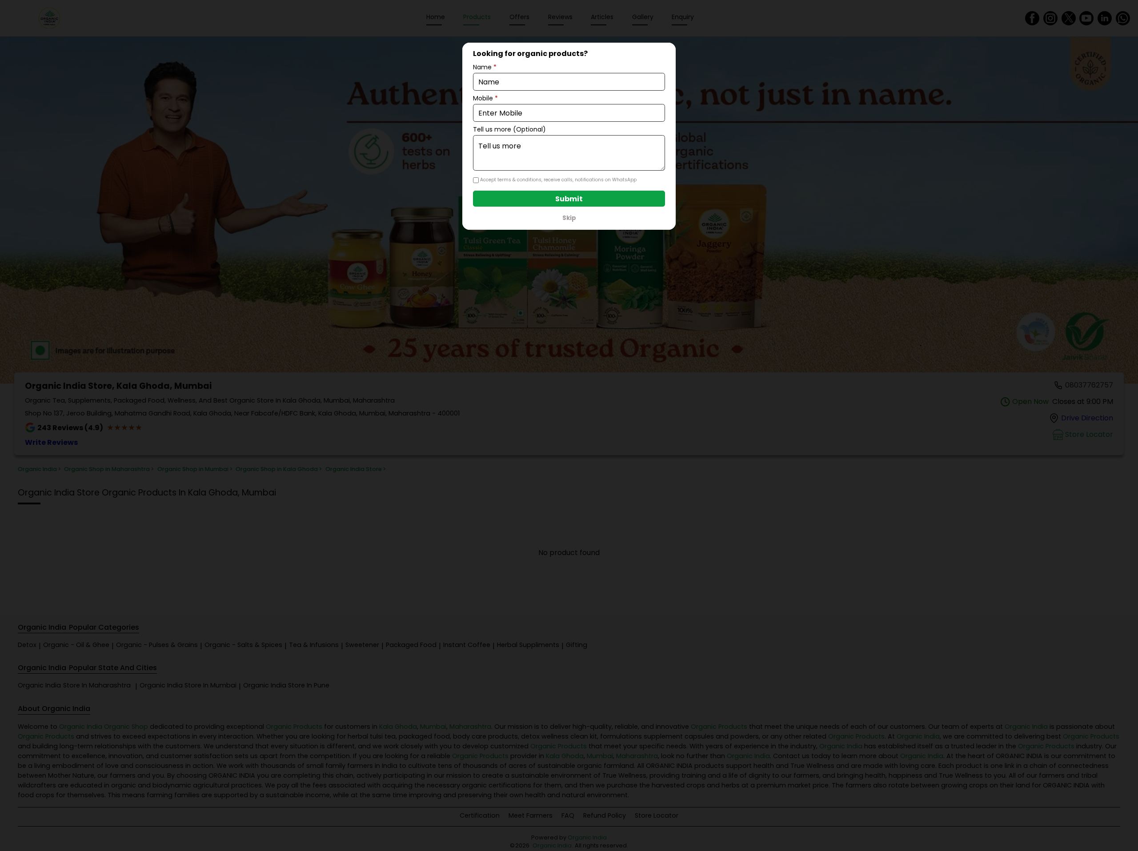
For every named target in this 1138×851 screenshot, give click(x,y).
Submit (569, 199)
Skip (569, 218)
